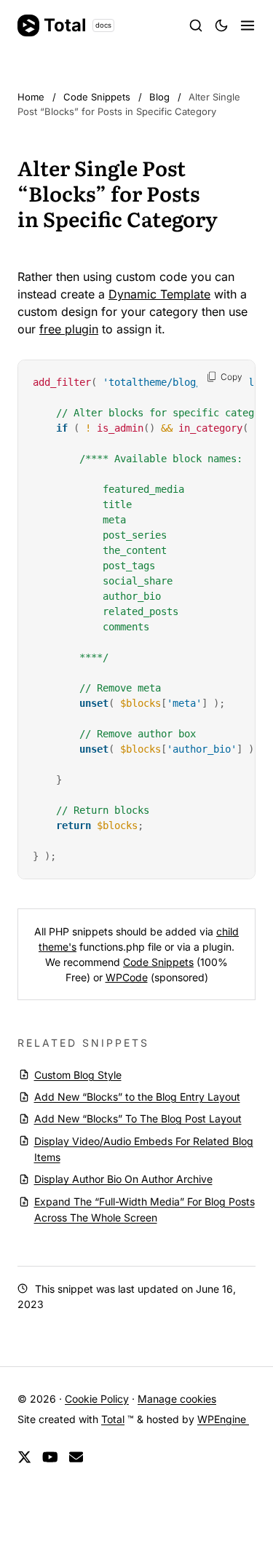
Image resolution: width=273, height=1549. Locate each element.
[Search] (196, 25)
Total (77, 25)
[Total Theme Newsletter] (76, 1457)
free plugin (68, 329)
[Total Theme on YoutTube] (50, 1457)
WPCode (127, 977)
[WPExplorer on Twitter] (24, 1457)
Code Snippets (158, 962)
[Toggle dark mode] (221, 25)
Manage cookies (177, 1398)
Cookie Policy (97, 1398)
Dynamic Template (159, 294)
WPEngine (223, 1419)
